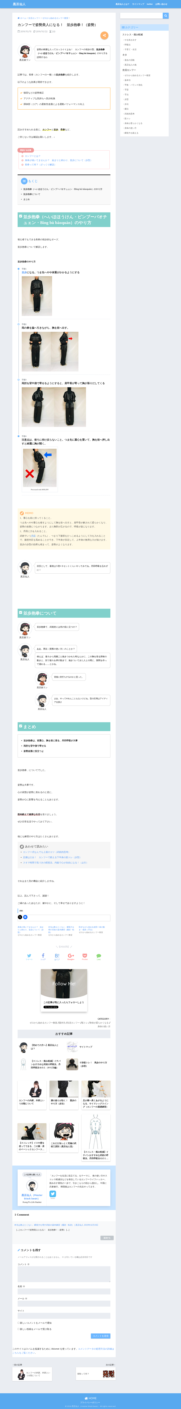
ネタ (124, 55)
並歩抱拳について (31, 194)
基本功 (62, 1022)
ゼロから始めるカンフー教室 (43, 1022)
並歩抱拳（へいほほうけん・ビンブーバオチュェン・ (48, 189)
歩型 (127, 99)
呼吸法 (128, 45)
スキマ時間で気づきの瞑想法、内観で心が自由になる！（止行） (55, 862)
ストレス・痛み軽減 (132, 34)
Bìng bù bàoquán (83, 189)
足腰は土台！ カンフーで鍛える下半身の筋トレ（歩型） (52, 857)
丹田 (33, 536)
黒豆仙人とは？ (123, 4)
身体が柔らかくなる (99, 1022)
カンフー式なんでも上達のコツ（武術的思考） (46, 852)
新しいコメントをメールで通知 (36, 1323)
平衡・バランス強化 (133, 85)
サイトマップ (138, 4)
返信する (107, 1238)
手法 (127, 94)
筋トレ (84, 1022)
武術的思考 (129, 114)
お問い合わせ (161, 4)
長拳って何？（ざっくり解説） (40, 164)
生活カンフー (73, 1022)
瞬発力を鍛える (131, 133)
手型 (127, 90)
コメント (24, 1264)
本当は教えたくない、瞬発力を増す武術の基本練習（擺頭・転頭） (61, 929)
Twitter (52, 1198)
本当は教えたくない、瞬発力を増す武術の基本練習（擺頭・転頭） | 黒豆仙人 (48, 1225)
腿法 (127, 109)
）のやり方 (97, 189)
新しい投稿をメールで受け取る (36, 1329)
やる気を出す (130, 40)
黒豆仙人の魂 (130, 65)
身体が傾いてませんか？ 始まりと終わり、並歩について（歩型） (58, 160)
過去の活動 (129, 60)
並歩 (24, 272)
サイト (21, 1311)
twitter (150, 4)
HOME (92, 1398)
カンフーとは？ (33, 156)
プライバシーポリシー (90, 1402)
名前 (21, 1286)
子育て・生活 (130, 49)
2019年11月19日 (91, 1225)
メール (22, 1298)
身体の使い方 (104, 1026)
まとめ (26, 199)
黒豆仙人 (19, 4)
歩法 (127, 104)
